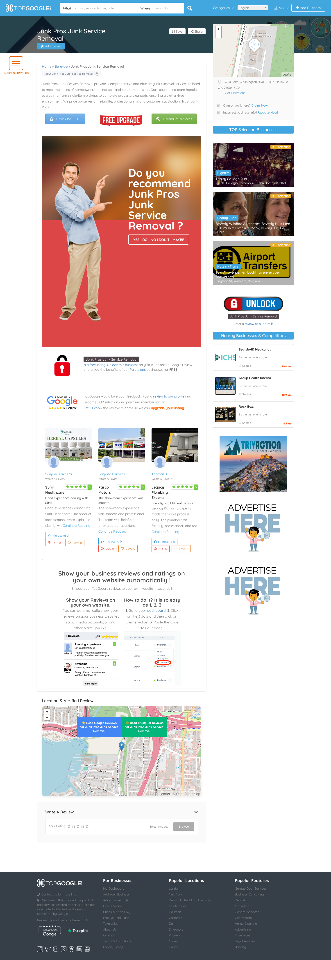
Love (77, 543)
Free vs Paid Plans (116, 918)
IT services (242, 935)
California (175, 918)
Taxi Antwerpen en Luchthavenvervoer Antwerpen (247, 274)
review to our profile (168, 396)
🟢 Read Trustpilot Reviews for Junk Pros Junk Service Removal (144, 727)
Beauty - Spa (227, 218)
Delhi (172, 924)
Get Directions (235, 93)
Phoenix (174, 935)
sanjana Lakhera (58, 474)
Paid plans (138, 369)
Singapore (176, 929)
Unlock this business (122, 365)
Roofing (240, 947)
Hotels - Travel (228, 266)
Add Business (310, 8)
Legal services (245, 941)
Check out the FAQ (116, 912)
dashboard (156, 610)
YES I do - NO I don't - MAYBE (158, 239)
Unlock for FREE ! (68, 119)
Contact (108, 935)
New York (175, 894)
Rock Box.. (246, 406)
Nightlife (223, 173)
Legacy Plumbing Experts (160, 492)
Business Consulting (249, 894)
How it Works (112, 906)
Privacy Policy (113, 947)
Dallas (173, 947)
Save (179, 31)
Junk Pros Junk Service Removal (111, 359)
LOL (57, 543)
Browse (184, 826)
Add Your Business (116, 894)
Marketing (242, 906)
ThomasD (159, 474)
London (174, 888)
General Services (247, 912)
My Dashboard (113, 888)
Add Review (53, 46)
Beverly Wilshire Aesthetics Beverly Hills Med (252, 223)
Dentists (241, 900)
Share (198, 31)
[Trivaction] (253, 464)
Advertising (243, 929)
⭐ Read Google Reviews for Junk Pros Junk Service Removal (99, 727)
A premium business (177, 119)
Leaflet (164, 794)
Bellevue (61, 66)
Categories (221, 8)
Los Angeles (177, 906)
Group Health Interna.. (255, 378)
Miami (173, 941)
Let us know (93, 408)
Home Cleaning (246, 924)
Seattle (246, 365)
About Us (109, 929)
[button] (16, 63)
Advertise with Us (115, 900)
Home (46, 66)
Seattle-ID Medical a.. (255, 349)
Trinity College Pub (231, 178)
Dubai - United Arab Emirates (190, 900)
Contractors (243, 918)
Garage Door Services (251, 888)
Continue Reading (76, 525)
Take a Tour (111, 924)
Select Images (159, 826)
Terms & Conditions (117, 941)
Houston (175, 912)
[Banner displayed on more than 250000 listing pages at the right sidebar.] (253, 527)
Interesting (60, 535)
